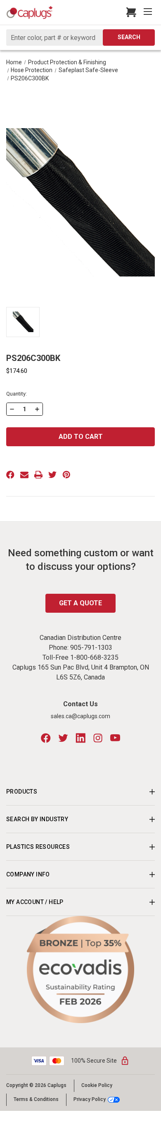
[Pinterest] (66, 474)
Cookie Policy (96, 1085)
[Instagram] (98, 738)
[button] (81, 969)
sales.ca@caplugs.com (80, 716)
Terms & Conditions (36, 1099)
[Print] (38, 474)
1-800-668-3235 (94, 657)
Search (129, 37)
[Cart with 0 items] (129, 12)
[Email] (24, 474)
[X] (52, 474)
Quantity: (16, 394)
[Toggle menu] (148, 12)
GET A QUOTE (80, 603)
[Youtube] (115, 738)
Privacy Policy (89, 1099)
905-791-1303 (91, 647)
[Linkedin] (80, 738)
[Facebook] (10, 474)
